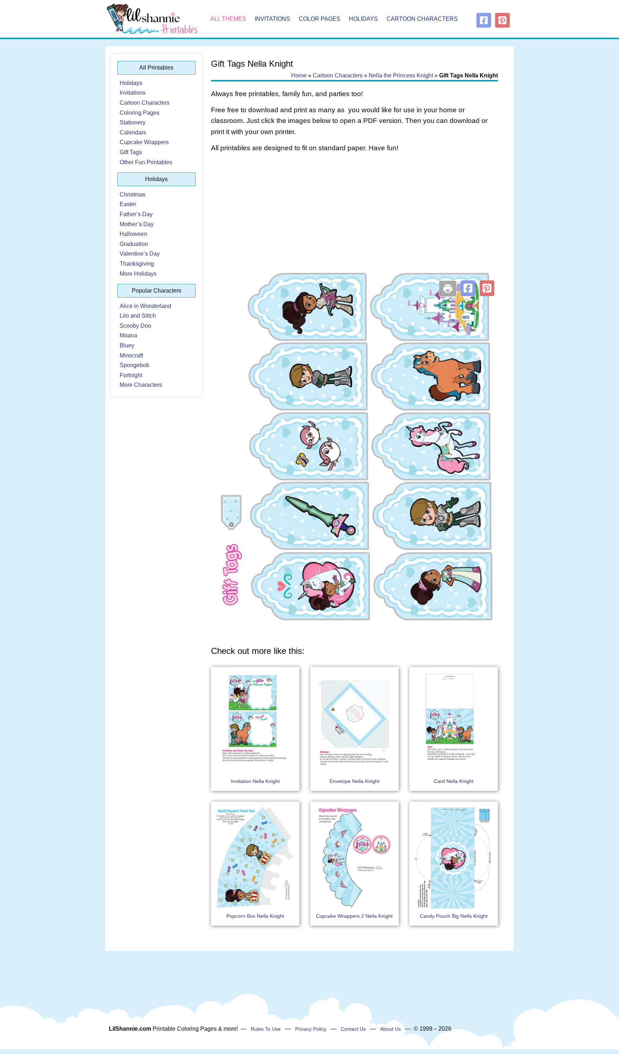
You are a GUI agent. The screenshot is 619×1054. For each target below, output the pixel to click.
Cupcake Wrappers (144, 142)
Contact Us (353, 1029)
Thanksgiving (137, 264)
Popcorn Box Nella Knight (255, 916)
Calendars (133, 132)
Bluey (127, 345)
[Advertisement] (354, 216)
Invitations (272, 19)
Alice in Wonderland (145, 306)
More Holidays (138, 274)
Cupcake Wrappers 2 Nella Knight (354, 916)
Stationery (132, 122)
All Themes (228, 19)
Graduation (134, 244)
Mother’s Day (137, 224)
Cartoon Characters (422, 19)
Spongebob (134, 365)
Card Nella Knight (454, 781)
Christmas (132, 194)
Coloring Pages (139, 113)
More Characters (141, 385)
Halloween (133, 234)
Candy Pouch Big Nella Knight (454, 916)
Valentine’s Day (140, 254)
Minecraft (131, 355)
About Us (390, 1029)
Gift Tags (131, 152)
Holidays (363, 19)
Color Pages (319, 19)
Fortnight (131, 375)
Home (299, 75)
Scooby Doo (135, 326)
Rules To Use (266, 1029)
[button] (468, 288)
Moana (128, 335)
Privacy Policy (310, 1029)
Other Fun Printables (146, 162)
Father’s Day (136, 214)
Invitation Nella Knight (255, 781)
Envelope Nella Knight (354, 781)
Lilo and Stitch (138, 316)
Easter (128, 204)
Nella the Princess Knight (401, 75)
